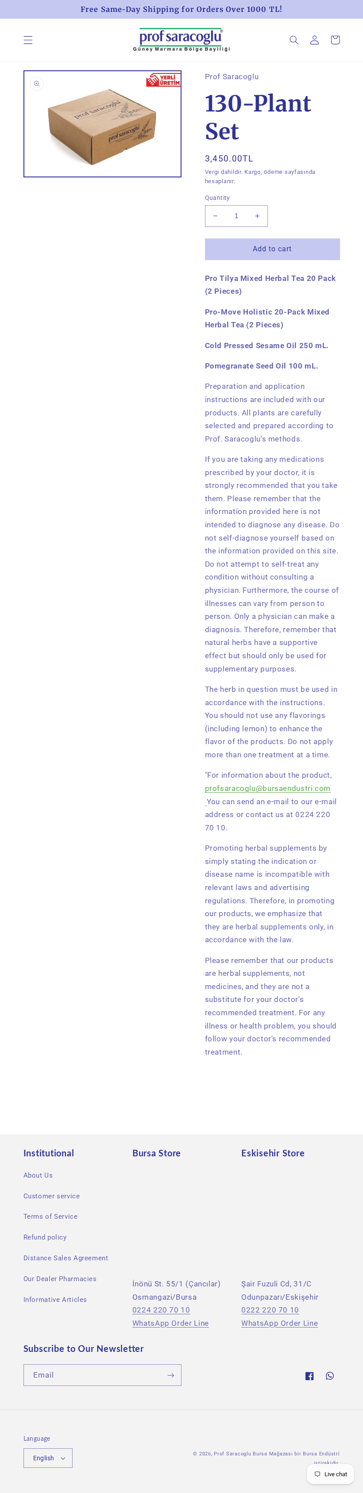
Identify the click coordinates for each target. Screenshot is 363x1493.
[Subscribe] (171, 1375)
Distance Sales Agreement (65, 1258)
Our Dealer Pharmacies (60, 1279)
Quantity (217, 197)
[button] (28, 40)
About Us (38, 1175)
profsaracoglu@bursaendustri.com (268, 788)
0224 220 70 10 (161, 1309)
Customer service (51, 1196)
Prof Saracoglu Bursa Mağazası (253, 1454)
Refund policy (45, 1237)
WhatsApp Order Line (170, 1323)
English (43, 1458)
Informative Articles (55, 1300)
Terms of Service (50, 1216)
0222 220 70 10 (270, 1309)
